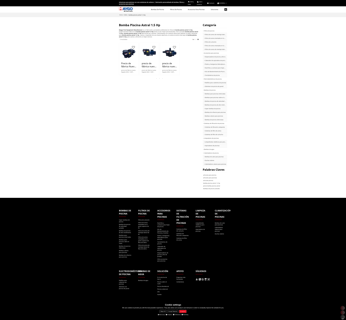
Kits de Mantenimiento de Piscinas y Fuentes (162, 231)
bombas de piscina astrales (211, 188)
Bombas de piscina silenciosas (124, 247)
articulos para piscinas (210, 178)
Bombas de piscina (157, 9)
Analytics (169, 314)
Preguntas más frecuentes (180, 278)
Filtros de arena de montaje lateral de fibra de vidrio (143, 247)
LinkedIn (205, 279)
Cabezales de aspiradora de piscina (161, 248)
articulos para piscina (209, 175)
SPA (158, 292)
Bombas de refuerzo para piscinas (125, 256)
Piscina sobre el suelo (162, 283)
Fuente (159, 294)
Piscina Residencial (163, 286)
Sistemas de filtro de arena (181, 239)
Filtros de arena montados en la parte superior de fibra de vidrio (143, 239)
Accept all (182, 311)
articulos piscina (208, 180)
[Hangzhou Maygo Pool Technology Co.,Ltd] (126, 9)
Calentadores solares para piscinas (219, 229)
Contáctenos (180, 282)
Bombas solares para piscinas (123, 251)
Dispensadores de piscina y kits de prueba (162, 254)
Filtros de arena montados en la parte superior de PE (143, 225)
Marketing (185, 314)
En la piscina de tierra (162, 278)
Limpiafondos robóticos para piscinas (200, 224)
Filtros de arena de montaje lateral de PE (143, 232)
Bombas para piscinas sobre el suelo (124, 241)
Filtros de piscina (176, 9)
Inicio (121, 15)
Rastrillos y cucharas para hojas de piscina (163, 224)
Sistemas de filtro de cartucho (181, 230)
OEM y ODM (191, 3)
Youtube (197, 279)
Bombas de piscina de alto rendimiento (125, 231)
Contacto (211, 3)
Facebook (202, 279)
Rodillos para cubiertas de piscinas (123, 282)
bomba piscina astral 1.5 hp (211, 183)
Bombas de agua (143, 280)
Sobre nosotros (199, 3)
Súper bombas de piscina (124, 221)
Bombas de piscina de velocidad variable (124, 226)
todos (125, 15)
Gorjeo (200, 279)
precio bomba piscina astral (211, 186)
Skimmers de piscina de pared (124, 287)
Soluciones (214, 9)
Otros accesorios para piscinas (162, 260)
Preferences (177, 314)
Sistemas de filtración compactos (182, 234)
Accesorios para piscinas (196, 9)
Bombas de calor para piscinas (220, 224)
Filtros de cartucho (143, 220)
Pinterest (209, 279)
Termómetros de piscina (162, 243)
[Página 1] (156, 78)
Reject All (163, 311)
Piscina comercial (162, 289)
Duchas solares (219, 234)
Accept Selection (172, 311)
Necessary (162, 314)
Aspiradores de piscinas (200, 230)
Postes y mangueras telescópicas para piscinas (163, 237)
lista (196, 39)
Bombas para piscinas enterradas (125, 236)
